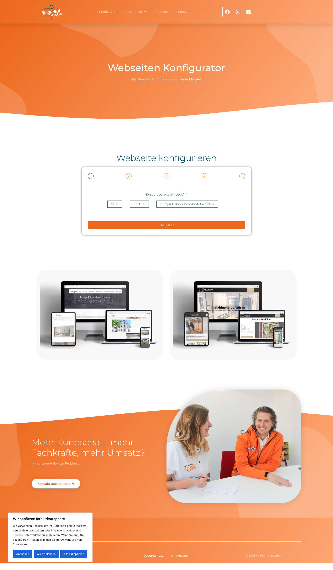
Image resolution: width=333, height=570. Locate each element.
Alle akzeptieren (74, 554)
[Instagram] (238, 12)
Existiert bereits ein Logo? (166, 194)
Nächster (166, 225)
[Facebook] (227, 12)
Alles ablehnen (46, 554)
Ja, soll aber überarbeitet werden (189, 204)
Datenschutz (153, 555)
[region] (50, 537)
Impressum (180, 555)
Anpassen (22, 554)
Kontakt (184, 11)
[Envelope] (249, 12)
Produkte (106, 11)
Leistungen (134, 11)
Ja (116, 204)
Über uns (161, 11)
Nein (141, 204)
